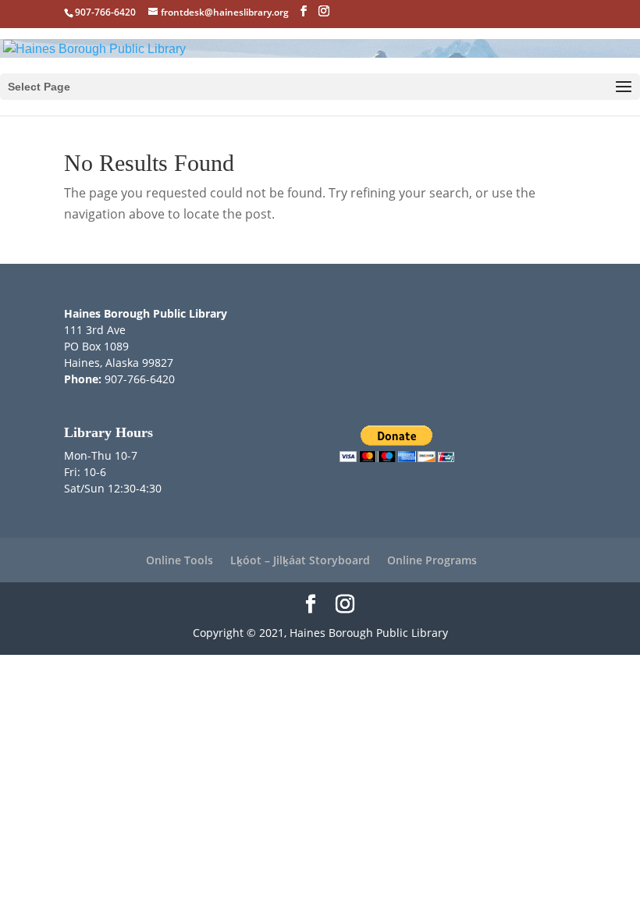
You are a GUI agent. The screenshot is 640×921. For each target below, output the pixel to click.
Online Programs (432, 560)
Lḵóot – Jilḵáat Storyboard (300, 560)
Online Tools (179, 560)
